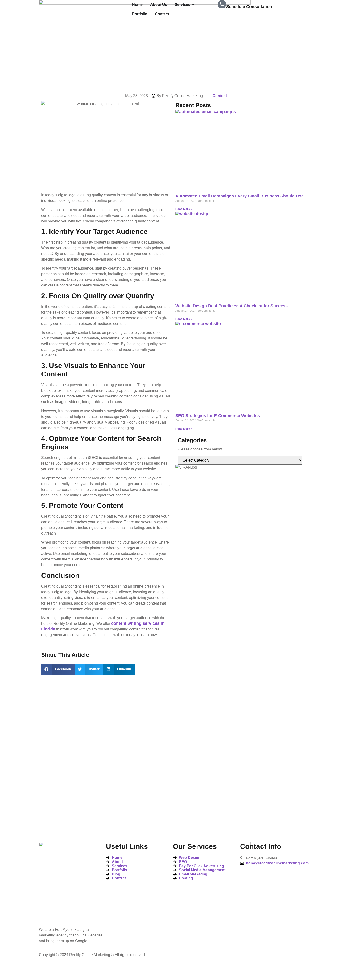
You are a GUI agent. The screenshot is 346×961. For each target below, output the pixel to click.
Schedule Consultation (249, 6)
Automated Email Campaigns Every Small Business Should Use (239, 196)
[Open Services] (193, 5)
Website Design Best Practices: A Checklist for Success (231, 305)
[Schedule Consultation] (222, 4)
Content (220, 96)
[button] (58, 669)
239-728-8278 (239, 16)
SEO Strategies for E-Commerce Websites (217, 415)
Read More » (183, 209)
